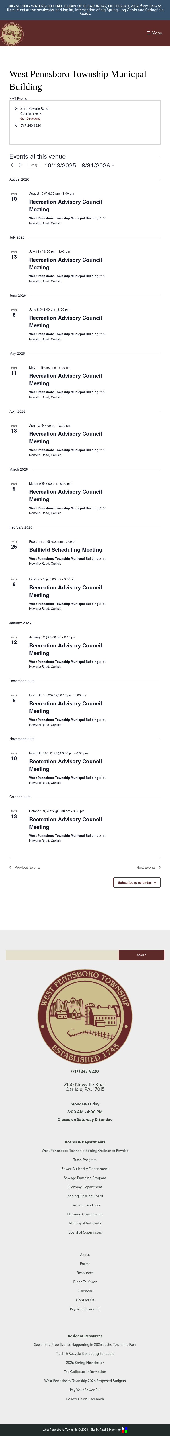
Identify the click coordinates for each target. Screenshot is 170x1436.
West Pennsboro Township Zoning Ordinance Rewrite (85, 1151)
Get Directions (30, 118)
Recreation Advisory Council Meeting (65, 205)
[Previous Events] (12, 165)
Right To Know (85, 1282)
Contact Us (85, 1300)
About (85, 1255)
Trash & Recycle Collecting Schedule (85, 1354)
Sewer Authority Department (85, 1169)
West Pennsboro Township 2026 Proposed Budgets (85, 1381)
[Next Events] (20, 165)
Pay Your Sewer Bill (85, 1309)
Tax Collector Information (85, 1372)
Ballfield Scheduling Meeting (65, 549)
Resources (85, 1273)
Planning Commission (85, 1214)
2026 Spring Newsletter (85, 1363)
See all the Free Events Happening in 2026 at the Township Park (85, 1345)
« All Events (18, 98)
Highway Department (85, 1187)
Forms (85, 1264)
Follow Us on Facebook (85, 1399)
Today (33, 165)
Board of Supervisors (85, 1232)
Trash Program (85, 1160)
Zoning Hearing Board (85, 1196)
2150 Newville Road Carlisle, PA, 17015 (85, 1087)
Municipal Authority (85, 1223)
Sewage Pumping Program (85, 1178)
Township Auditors (85, 1205)
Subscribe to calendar (134, 882)
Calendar (85, 1291)
